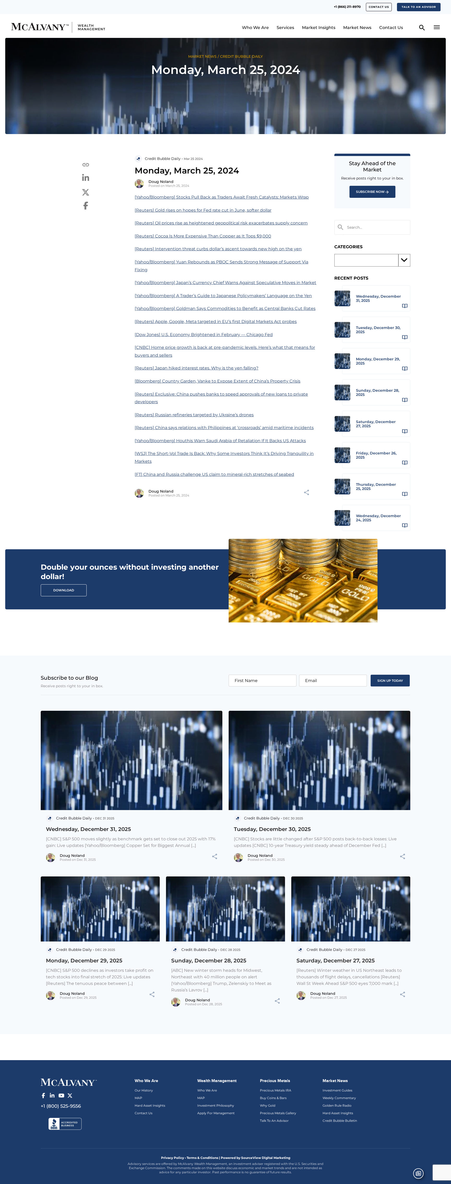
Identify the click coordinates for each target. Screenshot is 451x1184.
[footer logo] (69, 1081)
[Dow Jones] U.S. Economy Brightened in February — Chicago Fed (204, 334)
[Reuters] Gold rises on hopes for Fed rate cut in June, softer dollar (203, 210)
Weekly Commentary (339, 1098)
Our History (144, 1090)
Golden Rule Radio (337, 1105)
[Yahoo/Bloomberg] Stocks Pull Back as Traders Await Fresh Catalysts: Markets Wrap (222, 197)
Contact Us (379, 7)
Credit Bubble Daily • (164, 158)
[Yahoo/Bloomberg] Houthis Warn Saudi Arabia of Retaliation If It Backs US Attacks (220, 440)
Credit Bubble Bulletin (340, 1121)
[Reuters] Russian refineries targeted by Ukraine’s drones (194, 414)
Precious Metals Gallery (278, 1113)
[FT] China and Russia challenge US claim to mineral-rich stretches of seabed (214, 474)
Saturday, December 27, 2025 (335, 960)
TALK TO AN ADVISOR (419, 7)
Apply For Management (216, 1113)
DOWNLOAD (63, 590)
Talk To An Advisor (274, 1121)
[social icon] (43, 1096)
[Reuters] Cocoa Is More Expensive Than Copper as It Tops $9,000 (203, 236)
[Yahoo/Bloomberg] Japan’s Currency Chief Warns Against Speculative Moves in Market (225, 282)
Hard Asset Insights (150, 1105)
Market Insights (318, 27)
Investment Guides (337, 1090)
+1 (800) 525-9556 (61, 1106)
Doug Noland (161, 181)
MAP (138, 1098)
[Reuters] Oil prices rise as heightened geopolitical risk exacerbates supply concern (221, 223)
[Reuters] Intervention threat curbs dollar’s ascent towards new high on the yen (218, 248)
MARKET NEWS (202, 56)
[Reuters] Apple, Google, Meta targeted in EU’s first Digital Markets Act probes (216, 321)
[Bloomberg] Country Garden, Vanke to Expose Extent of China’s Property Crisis (217, 381)
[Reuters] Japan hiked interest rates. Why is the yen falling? (196, 368)
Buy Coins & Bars (273, 1098)
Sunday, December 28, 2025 (208, 960)
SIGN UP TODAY (390, 681)
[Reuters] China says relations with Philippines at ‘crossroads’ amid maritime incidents (224, 427)
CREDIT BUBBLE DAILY (241, 56)
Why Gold (267, 1105)
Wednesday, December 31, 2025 (88, 829)
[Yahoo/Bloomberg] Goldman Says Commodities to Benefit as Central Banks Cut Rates (225, 308)
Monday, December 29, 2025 (84, 960)
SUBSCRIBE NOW (370, 192)
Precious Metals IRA (275, 1090)
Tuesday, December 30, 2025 (272, 829)
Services (285, 27)
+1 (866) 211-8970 (347, 7)
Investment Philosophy (215, 1105)
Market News (357, 27)
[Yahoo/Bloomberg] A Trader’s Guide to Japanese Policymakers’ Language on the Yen (223, 295)
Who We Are (255, 27)
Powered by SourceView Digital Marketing (255, 1158)
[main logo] (62, 27)
